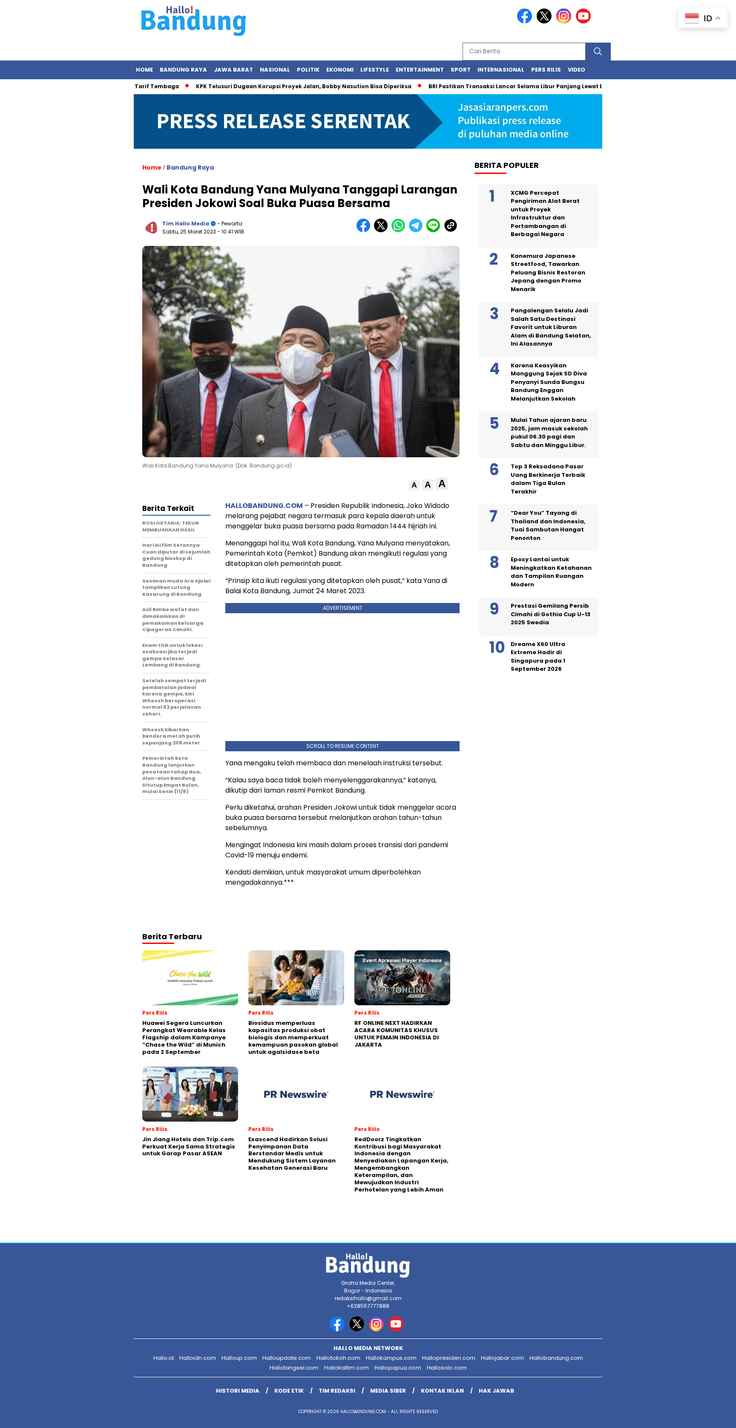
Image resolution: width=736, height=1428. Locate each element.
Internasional (500, 70)
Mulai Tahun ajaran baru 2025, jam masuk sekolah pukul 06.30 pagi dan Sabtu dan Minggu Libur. (549, 432)
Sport (461, 70)
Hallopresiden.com (448, 1358)
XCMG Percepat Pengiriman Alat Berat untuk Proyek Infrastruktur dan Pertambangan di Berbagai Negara (545, 214)
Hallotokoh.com (338, 1358)
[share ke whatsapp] (400, 230)
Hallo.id (163, 1358)
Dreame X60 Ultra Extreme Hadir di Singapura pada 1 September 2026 (538, 656)
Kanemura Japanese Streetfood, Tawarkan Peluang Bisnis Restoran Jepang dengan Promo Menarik (548, 272)
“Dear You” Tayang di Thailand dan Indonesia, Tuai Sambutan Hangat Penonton (548, 525)
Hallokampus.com (391, 1358)
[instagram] (565, 21)
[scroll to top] (707, 1415)
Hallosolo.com (447, 1368)
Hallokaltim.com (346, 1368)
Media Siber (388, 1391)
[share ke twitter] (382, 230)
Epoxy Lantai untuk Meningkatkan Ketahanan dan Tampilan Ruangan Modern (551, 572)
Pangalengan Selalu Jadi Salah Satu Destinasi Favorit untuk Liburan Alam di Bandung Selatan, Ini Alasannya (551, 327)
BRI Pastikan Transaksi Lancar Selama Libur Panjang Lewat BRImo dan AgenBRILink (520, 86)
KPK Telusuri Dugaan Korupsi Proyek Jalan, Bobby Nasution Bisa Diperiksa (275, 86)
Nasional (275, 70)
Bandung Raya (183, 70)
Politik (308, 70)
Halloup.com (239, 1358)
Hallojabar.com (502, 1358)
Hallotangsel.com (294, 1368)
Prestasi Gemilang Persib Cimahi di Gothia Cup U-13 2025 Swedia (550, 614)
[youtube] (585, 21)
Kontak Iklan (442, 1391)
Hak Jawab (496, 1391)
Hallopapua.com (397, 1368)
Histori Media (237, 1391)
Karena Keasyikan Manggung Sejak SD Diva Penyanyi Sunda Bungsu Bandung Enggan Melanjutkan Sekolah (549, 382)
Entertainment (420, 70)
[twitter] (546, 21)
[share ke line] (435, 230)
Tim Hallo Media (185, 223)
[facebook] (526, 21)
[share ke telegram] (417, 230)
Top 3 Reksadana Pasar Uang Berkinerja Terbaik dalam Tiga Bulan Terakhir (548, 479)
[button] (414, 485)
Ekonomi (340, 70)
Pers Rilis (546, 70)
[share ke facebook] (365, 230)
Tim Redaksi (337, 1391)
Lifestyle (374, 70)
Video (576, 70)
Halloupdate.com (286, 1358)
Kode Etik (289, 1391)
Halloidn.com (197, 1358)
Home (144, 70)
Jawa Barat (233, 70)
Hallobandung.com (556, 1358)
